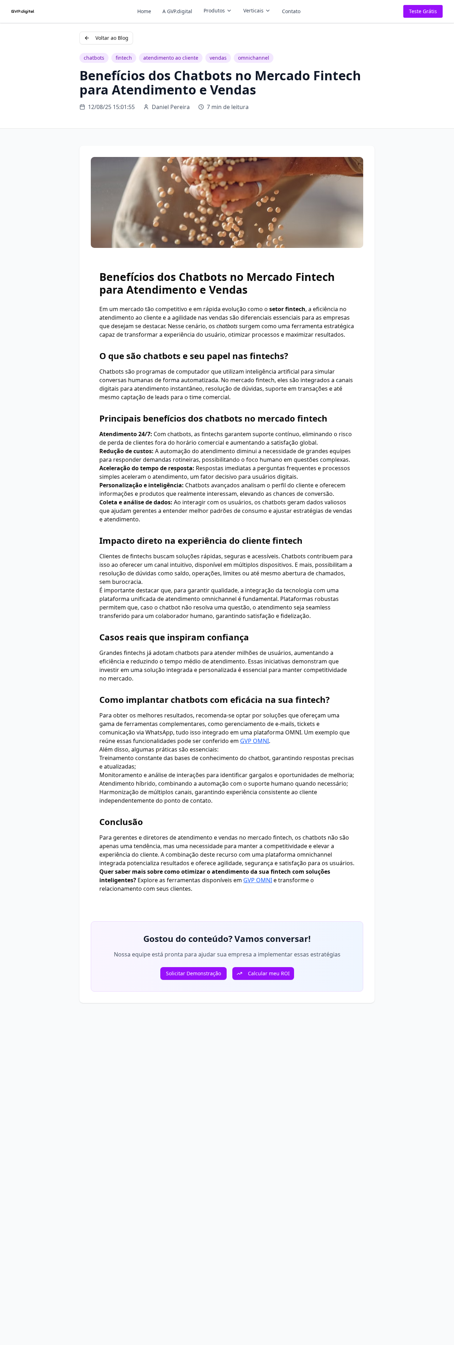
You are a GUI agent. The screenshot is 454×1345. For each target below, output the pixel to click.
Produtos (214, 10)
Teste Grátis (423, 11)
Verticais (253, 10)
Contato (291, 11)
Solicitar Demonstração (193, 973)
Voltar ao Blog (111, 37)
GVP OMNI (254, 741)
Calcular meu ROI (269, 973)
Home (144, 11)
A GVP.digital (177, 11)
